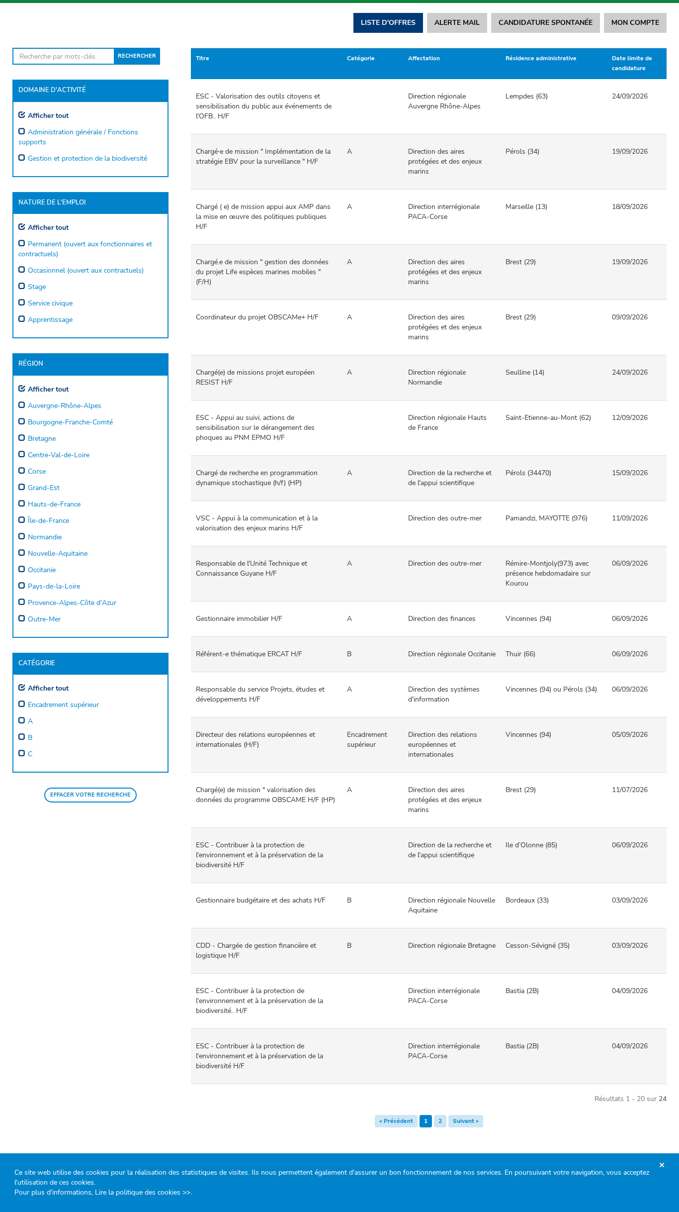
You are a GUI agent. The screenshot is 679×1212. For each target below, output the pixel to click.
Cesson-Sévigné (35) (538, 945)
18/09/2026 (630, 206)
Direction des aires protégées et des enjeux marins (445, 161)
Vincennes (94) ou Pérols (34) (551, 689)
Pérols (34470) (528, 473)
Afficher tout (48, 115)
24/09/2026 (630, 96)
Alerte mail (457, 22)
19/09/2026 (630, 151)
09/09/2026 (630, 317)
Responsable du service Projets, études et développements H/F (260, 694)
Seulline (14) (525, 372)
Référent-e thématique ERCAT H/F (249, 654)
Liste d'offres (388, 22)
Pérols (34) (522, 151)
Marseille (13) (526, 206)
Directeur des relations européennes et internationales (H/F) (255, 739)
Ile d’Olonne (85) (531, 845)
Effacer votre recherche (90, 795)
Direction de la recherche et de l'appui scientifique (450, 478)
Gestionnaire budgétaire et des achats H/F (261, 900)
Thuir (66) (520, 654)
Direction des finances (442, 618)
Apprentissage (50, 319)
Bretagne (42, 438)
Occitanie (42, 570)
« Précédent (396, 1121)
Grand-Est (44, 488)
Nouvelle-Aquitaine (57, 553)
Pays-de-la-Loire (54, 586)
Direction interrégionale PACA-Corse (444, 211)
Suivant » (466, 1121)
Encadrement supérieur (63, 704)
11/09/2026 (630, 518)
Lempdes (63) (527, 96)
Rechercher (137, 56)
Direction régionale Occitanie (452, 654)
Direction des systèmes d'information (444, 694)
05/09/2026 (630, 734)
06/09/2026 (630, 563)
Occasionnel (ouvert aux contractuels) (86, 270)
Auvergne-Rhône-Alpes (64, 405)
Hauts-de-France (54, 504)
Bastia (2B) (522, 991)
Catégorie (361, 58)
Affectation (424, 58)
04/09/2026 (630, 991)
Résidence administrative (541, 58)
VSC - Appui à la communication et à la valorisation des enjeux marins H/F (257, 523)
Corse (37, 471)
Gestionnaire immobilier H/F (239, 618)
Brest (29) (521, 262)
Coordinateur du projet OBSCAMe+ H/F (257, 317)
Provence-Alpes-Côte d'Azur (72, 602)
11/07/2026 (630, 790)
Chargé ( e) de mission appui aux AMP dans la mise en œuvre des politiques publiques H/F (263, 216)
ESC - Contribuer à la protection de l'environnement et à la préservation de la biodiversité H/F (259, 855)
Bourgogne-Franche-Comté (70, 422)
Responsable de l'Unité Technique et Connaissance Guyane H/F (251, 568)
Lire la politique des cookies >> (142, 1192)
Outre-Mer (44, 619)
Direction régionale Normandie (437, 377)
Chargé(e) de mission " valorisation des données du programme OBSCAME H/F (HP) (265, 795)
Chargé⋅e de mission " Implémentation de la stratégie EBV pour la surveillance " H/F (263, 156)
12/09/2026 (630, 417)
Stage (37, 287)
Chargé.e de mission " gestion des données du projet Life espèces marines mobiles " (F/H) (262, 272)
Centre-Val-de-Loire (58, 455)
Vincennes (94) (528, 618)
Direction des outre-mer (445, 518)
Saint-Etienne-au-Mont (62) (548, 417)
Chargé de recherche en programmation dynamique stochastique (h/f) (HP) (257, 478)
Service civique (50, 303)
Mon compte (635, 22)
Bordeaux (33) (527, 900)
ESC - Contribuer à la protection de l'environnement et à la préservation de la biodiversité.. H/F (259, 1000)
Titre (202, 58)
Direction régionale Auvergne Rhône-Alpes (444, 101)
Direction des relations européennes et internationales (442, 744)
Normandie (45, 537)
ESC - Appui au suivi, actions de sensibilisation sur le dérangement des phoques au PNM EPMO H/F (255, 427)
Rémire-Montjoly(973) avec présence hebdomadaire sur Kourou (548, 573)
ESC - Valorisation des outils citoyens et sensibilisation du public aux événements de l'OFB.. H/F (264, 106)
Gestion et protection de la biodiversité (87, 158)
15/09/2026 (630, 473)
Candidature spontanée (546, 22)
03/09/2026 (630, 900)
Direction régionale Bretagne (452, 945)
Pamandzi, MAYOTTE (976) (547, 518)
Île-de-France (48, 520)
